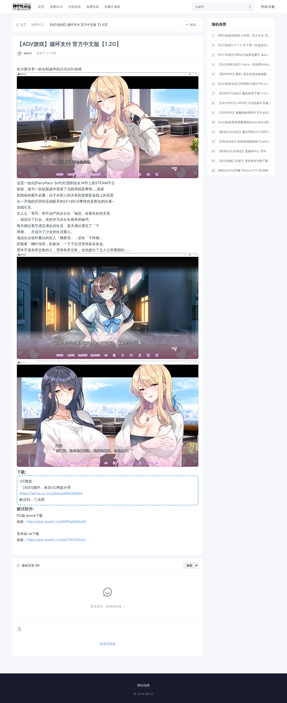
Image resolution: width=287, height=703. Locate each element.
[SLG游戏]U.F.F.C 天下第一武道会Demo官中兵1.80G (244, 45)
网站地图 (143, 685)
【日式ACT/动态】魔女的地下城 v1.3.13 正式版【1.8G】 (244, 93)
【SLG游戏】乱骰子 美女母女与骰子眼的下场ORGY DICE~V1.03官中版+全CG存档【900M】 (244, 160)
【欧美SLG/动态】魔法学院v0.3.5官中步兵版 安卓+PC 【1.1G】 (244, 132)
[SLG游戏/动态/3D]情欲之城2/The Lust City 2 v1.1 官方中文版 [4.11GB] (244, 83)
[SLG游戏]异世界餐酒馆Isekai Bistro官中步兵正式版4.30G (244, 122)
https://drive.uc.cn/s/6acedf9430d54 (51, 493)
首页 (41, 7)
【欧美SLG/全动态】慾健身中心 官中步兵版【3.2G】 (244, 151)
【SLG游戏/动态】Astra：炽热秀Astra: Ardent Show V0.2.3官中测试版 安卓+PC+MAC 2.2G (244, 64)
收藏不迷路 (112, 7)
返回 (193, 24)
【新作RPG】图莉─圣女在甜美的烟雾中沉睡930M (244, 74)
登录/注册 (268, 7)
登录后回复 (107, 644)
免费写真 (92, 7)
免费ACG (56, 7)
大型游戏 (74, 7)
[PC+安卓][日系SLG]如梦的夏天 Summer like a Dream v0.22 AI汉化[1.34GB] (244, 54)
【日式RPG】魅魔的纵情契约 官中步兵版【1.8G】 (244, 112)
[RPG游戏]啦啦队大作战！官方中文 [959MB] (244, 35)
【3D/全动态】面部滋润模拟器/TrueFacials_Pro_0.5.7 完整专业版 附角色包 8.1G (244, 141)
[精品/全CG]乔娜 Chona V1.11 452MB (243, 170)
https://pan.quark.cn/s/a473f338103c (56, 540)
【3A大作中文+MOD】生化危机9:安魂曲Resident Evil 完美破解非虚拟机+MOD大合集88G (244, 103)
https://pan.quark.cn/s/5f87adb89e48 (56, 521)
